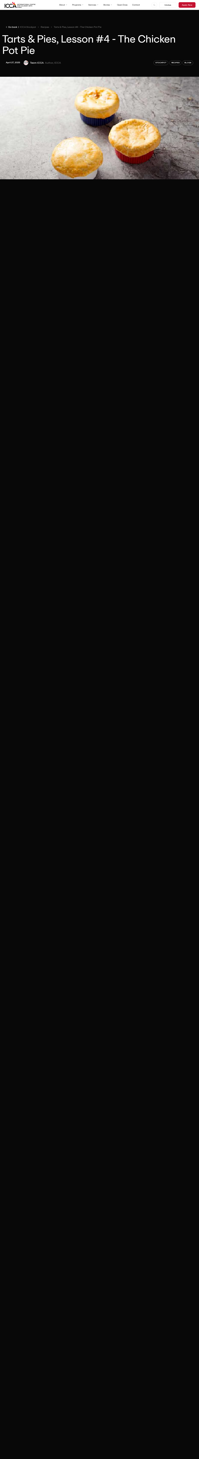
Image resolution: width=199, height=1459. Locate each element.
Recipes (45, 27)
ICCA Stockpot (28, 27)
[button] (63, 5)
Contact (136, 4)
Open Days (122, 4)
